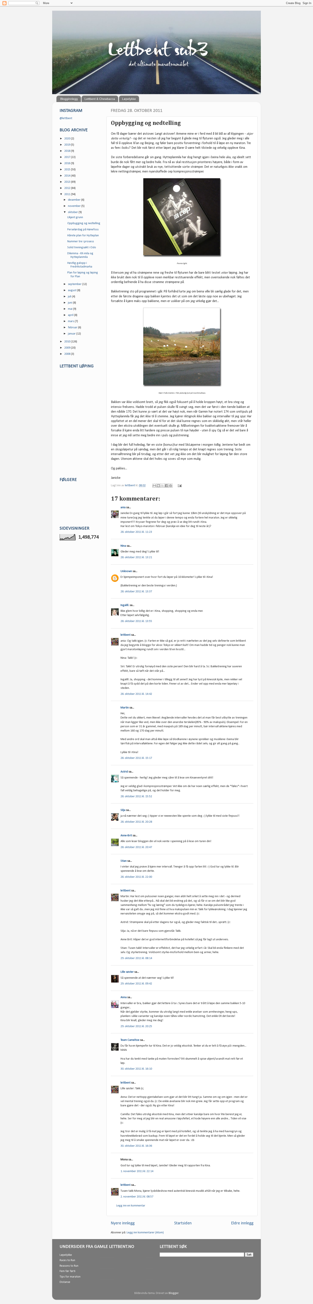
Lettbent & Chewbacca (100, 99)
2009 (67, 347)
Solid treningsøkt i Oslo (81, 247)
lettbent (130, 485)
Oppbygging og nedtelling (83, 223)
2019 (67, 144)
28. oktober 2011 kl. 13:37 (136, 591)
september (75, 284)
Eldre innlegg (242, 1223)
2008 (67, 354)
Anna (124, 997)
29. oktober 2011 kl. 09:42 (136, 983)
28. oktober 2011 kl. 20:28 (136, 822)
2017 (67, 157)
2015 (67, 169)
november (74, 206)
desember (74, 200)
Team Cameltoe (130, 1040)
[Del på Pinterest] (170, 485)
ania (123, 507)
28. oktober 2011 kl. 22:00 (136, 877)
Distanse (65, 1282)
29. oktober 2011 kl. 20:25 (136, 1026)
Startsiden (183, 1223)
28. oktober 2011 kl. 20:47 (136, 847)
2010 (67, 341)
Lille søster (127, 972)
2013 (67, 182)
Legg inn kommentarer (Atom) (145, 1232)
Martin (125, 707)
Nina (123, 546)
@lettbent (66, 118)
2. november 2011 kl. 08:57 (137, 1196)
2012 (67, 188)
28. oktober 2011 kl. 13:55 (136, 621)
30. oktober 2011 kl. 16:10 (136, 1068)
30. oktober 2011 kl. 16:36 (136, 1146)
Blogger (173, 1293)
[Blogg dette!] (158, 485)
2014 (67, 175)
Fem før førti (67, 1271)
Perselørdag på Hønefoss (83, 229)
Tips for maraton (70, 1276)
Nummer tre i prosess (80, 241)
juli (70, 296)
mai (70, 309)
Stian (124, 861)
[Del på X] (162, 485)
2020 (67, 138)
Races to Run (67, 1260)
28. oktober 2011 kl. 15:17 (136, 758)
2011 (67, 194)
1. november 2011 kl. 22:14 (137, 1171)
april (71, 315)
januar (72, 333)
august (72, 290)
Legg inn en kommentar (130, 1205)
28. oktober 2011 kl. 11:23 (136, 532)
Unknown (126, 571)
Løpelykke (129, 99)
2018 (67, 151)
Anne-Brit (126, 835)
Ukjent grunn (75, 217)
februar (73, 327)
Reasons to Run (69, 1265)
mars (71, 321)
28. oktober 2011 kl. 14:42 (136, 694)
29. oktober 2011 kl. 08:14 (136, 958)
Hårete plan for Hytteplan (83, 235)
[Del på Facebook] (166, 485)
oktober (73, 212)
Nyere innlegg (123, 1223)
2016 (67, 163)
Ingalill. (125, 605)
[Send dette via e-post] (154, 485)
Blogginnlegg (69, 99)
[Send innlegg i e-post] (179, 485)
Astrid (124, 771)
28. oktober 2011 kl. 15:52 (136, 796)
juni (70, 302)
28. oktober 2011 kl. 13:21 (136, 557)
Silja (123, 810)
